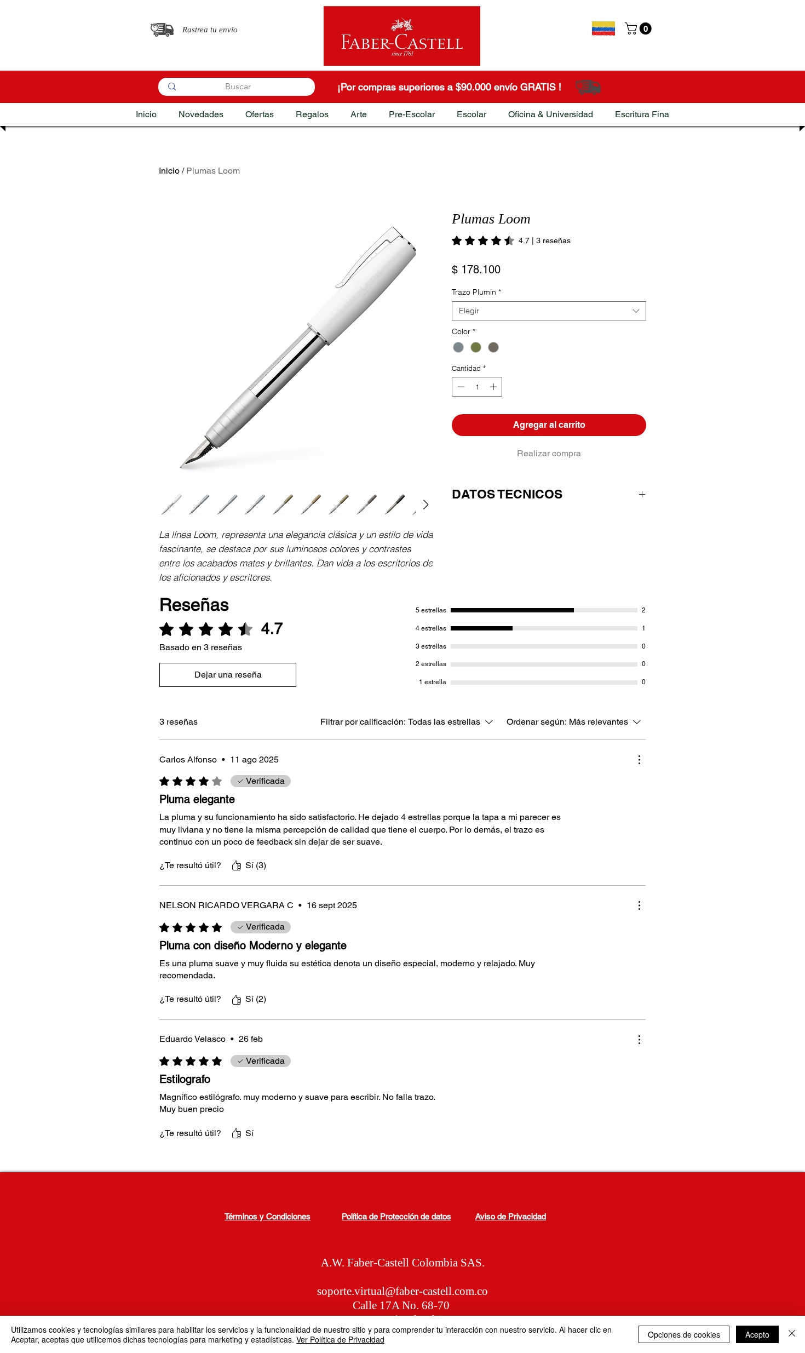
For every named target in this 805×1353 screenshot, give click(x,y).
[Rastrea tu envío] (162, 29)
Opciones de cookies (684, 1334)
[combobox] (549, 310)
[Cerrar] (791, 1334)
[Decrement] (460, 386)
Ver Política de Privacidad (340, 1339)
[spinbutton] (477, 386)
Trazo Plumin (476, 292)
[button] (639, 28)
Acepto (757, 1334)
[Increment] (494, 386)
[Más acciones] (639, 759)
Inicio (169, 170)
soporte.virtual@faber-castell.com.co (402, 1291)
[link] (511, 240)
